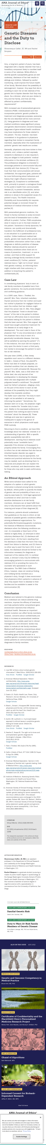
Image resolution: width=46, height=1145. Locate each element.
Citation (25, 57)
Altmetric (38, 57)
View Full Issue (23, 1105)
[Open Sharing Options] (43, 1142)
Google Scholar (29, 675)
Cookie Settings (21, 1137)
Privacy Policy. (27, 1131)
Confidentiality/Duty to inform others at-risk (18, 652)
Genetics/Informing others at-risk (25, 654)
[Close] (40, 1117)
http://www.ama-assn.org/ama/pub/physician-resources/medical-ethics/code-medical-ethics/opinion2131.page (23, 767)
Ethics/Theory (9, 654)
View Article (10, 675)
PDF (31, 57)
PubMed (19, 675)
